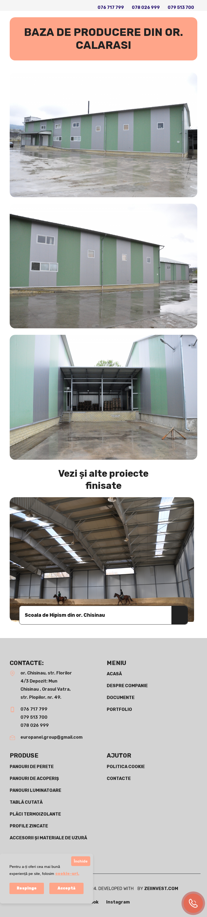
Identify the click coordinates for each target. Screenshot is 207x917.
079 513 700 (181, 7)
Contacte (119, 778)
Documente (120, 697)
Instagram (118, 902)
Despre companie (127, 685)
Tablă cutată (26, 802)
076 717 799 (111, 7)
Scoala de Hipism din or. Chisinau (65, 615)
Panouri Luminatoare (35, 790)
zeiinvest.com (161, 888)
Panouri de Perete (32, 766)
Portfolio (119, 709)
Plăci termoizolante (35, 814)
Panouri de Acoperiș (34, 778)
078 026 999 (146, 7)
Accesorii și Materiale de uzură (48, 837)
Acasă (114, 673)
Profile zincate (29, 826)
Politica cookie (126, 766)
